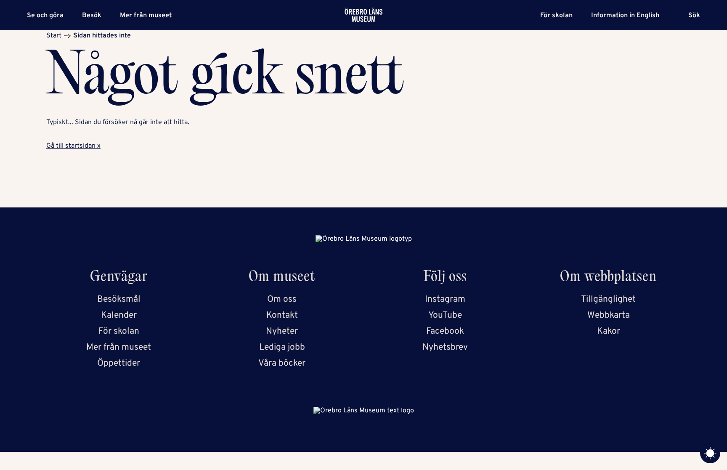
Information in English (625, 15)
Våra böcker (281, 363)
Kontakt (282, 315)
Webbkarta (608, 315)
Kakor (608, 331)
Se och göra (45, 15)
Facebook (445, 331)
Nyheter (282, 331)
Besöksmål (119, 299)
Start (53, 36)
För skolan (556, 15)
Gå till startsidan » (73, 146)
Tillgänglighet (608, 299)
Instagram (445, 299)
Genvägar (119, 278)
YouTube (445, 315)
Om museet (282, 278)
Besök (91, 15)
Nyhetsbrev (445, 347)
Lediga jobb (282, 347)
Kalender (119, 315)
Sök (694, 15)
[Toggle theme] (710, 453)
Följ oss (445, 278)
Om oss (282, 299)
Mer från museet (146, 15)
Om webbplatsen (608, 278)
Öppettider (118, 363)
